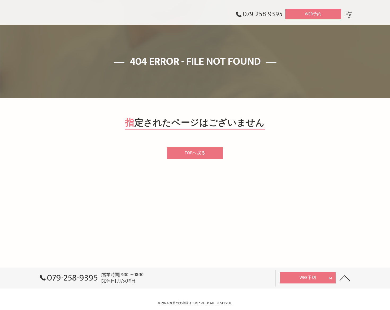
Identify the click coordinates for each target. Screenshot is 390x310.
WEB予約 (313, 14)
